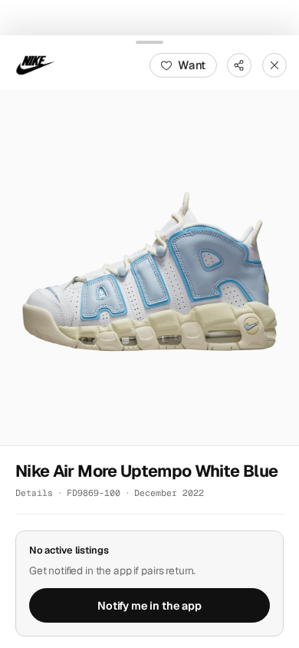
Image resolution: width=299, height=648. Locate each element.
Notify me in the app (149, 605)
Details (34, 492)
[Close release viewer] (274, 64)
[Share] (239, 64)
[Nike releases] (35, 64)
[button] (149, 268)
